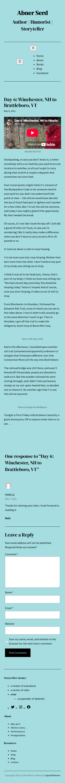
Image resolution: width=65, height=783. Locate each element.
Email (9, 608)
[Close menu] (33, 48)
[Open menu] (19, 61)
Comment (11, 554)
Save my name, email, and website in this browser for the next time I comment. (32, 641)
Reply (8, 518)
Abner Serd (32, 12)
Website (9, 623)
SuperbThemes (52, 775)
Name (9, 592)
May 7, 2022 (10, 498)
